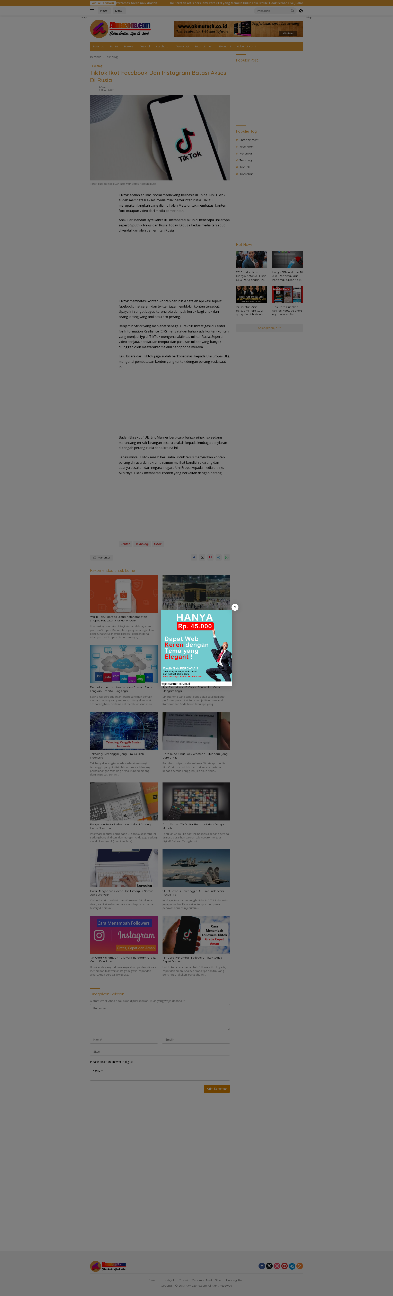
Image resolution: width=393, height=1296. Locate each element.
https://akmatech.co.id (175, 684)
